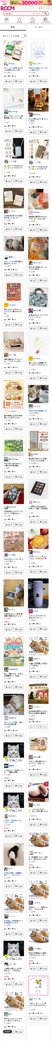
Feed (6, 20)
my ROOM (45, 20)
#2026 (6, 820)
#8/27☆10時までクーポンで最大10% (38, 69)
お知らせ (32, 20)
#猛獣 (8, 923)
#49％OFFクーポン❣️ (12, 559)
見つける (19, 20)
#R (12, 822)
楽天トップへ (45, 8)
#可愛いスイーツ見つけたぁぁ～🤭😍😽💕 (38, 557)
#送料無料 (8, 216)
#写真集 (15, 921)
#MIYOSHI (33, 411)
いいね (20, 81)
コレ (9, 81)
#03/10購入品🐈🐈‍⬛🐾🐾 (38, 119)
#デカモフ (14, 923)
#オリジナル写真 (10, 68)
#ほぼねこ (8, 921)
